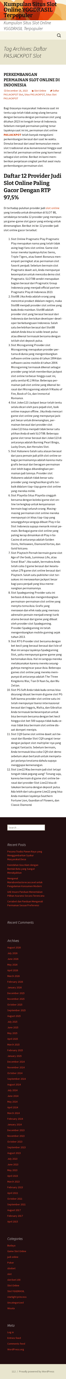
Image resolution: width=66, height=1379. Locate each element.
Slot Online (40, 90)
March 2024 (13, 1113)
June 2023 (12, 1164)
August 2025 (14, 1016)
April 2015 (12, 1221)
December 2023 (16, 1130)
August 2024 (14, 1084)
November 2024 (16, 1067)
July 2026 (12, 953)
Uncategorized (15, 1302)
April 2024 (12, 1107)
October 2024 (14, 1073)
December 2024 (16, 1061)
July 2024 (12, 1090)
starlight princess (17, 1297)
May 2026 (12, 964)
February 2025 (15, 1050)
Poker (10, 1262)
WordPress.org (15, 1349)
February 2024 (15, 1118)
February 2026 (15, 981)
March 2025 (13, 1044)
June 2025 (12, 1027)
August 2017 (14, 1210)
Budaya (11, 1245)
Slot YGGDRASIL (15, 1291)
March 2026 (13, 976)
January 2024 (14, 1124)
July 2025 (12, 1021)
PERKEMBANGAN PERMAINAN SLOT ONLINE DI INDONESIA (32, 79)
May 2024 (12, 1101)
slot (9, 1274)
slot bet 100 (13, 1279)
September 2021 (16, 1204)
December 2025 (16, 993)
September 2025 (16, 1010)
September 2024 (16, 1078)
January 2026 (14, 987)
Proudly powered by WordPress (36, 1371)
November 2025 (16, 998)
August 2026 (14, 947)
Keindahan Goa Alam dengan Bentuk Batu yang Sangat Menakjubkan (22, 868)
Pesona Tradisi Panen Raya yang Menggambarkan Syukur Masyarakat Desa (24, 855)
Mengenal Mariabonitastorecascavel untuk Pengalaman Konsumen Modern (25, 882)
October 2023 (14, 1141)
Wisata (11, 1308)
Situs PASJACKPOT (34, 94)
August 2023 (14, 1153)
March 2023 (13, 1181)
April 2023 (12, 1176)
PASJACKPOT (12, 134)
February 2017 (15, 1215)
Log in (10, 1332)
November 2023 (16, 1136)
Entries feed (14, 1338)
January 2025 (14, 1056)
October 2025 (14, 1004)
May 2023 (12, 1170)
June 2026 (12, 959)
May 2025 (12, 1033)
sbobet (11, 1268)
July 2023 (12, 1158)
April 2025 (12, 1038)
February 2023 (15, 1187)
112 (14, 1371)
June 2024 (12, 1096)
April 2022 (12, 1193)
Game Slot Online (16, 1251)
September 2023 (16, 1147)
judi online (12, 1257)
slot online (52, 208)
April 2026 (12, 970)
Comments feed (16, 1343)
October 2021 (14, 1198)
